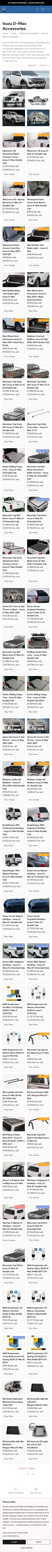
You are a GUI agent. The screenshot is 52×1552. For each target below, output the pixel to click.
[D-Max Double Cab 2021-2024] (14, 95)
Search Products (16, 1492)
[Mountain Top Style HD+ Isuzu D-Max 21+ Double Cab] (14, 413)
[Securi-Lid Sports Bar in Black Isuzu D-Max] (14, 1169)
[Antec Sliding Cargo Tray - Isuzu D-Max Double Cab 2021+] (38, 683)
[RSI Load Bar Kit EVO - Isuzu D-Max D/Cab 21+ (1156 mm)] (14, 1081)
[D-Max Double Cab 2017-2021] (14, 113)
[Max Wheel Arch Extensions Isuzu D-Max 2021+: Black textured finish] (38, 279)
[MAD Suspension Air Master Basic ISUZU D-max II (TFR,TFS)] (14, 1038)
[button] (4, 9)
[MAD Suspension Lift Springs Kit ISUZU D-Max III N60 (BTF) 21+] (38, 1342)
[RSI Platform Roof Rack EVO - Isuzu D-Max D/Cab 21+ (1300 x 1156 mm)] (14, 1123)
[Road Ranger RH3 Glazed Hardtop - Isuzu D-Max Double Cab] (14, 859)
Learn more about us (11, 1536)
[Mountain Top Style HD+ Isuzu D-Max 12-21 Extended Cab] (14, 370)
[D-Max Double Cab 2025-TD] (26, 76)
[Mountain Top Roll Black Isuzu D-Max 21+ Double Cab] (14, 641)
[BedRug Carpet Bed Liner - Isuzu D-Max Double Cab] (38, 641)
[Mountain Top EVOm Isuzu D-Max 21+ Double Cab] (14, 1254)
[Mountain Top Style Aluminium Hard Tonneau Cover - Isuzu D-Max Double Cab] (14, 546)
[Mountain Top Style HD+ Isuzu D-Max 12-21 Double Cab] (38, 370)
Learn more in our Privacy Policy (15, 1533)
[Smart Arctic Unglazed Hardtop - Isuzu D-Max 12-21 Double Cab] (38, 595)
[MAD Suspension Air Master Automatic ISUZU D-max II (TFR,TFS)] (38, 993)
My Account (36, 1492)
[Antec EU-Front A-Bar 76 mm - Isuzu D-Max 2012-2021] (38, 725)
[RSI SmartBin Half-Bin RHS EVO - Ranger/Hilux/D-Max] (14, 1430)
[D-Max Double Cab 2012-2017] (38, 113)
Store (13, 33)
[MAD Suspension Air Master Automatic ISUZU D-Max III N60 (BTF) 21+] (38, 1296)
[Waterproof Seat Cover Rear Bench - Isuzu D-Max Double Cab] (38, 188)
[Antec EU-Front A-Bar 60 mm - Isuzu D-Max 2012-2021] (14, 725)
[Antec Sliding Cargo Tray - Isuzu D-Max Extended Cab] (14, 455)
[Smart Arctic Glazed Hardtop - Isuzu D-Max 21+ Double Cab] (14, 905)
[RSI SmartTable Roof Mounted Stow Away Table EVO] (14, 1387)
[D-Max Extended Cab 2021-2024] (38, 95)
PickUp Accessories (29, 33)
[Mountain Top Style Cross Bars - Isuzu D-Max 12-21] (38, 413)
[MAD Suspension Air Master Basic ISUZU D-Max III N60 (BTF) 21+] (38, 1254)
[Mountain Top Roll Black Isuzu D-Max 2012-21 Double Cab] (38, 546)
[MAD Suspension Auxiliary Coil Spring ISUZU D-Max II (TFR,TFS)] (14, 993)
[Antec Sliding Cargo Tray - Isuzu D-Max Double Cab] (14, 683)
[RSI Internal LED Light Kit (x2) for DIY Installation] (38, 1430)
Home (5, 33)
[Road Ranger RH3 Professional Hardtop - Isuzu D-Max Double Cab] (14, 814)
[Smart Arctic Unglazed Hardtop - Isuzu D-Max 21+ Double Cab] (38, 905)
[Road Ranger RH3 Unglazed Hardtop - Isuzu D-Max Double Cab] (38, 814)
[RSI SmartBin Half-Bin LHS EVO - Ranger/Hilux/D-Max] (38, 1387)
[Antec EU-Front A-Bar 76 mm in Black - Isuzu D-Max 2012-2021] (14, 595)
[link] (26, 1546)
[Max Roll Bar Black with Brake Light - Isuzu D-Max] (14, 279)
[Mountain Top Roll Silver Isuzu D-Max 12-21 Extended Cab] (14, 504)
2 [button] (27, 1474)
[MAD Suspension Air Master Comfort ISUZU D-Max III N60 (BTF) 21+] (14, 1296)
